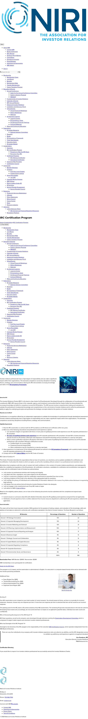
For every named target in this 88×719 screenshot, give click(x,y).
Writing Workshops (15, 113)
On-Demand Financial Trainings (19, 122)
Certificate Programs (13, 156)
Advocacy (6, 207)
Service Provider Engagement (16, 187)
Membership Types (12, 77)
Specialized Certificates (17, 160)
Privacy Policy (7, 711)
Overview (10, 148)
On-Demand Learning (13, 117)
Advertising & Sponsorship (15, 63)
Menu (2, 44)
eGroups (9, 195)
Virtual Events (11, 109)
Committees (10, 57)
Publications (7, 128)
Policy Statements (12, 197)
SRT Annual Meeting (13, 103)
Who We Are (10, 54)
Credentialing (7, 146)
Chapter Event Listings (17, 173)
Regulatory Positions (13, 213)
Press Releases (11, 61)
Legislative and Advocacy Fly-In (16, 107)
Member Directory (12, 168)
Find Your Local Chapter (17, 172)
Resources (6, 191)
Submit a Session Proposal (18, 95)
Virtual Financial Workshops (18, 111)
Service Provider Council (17, 189)
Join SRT (13, 177)
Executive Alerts (12, 142)
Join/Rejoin (10, 79)
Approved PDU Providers (14, 162)
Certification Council (13, 164)
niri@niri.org (7, 701)
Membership (7, 75)
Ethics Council (11, 199)
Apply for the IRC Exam (7, 566)
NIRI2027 (13, 97)
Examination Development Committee (66, 618)
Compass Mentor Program (14, 179)
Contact (2, 655)
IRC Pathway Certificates (17, 158)
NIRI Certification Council (56, 627)
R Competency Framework (18, 385)
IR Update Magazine (13, 130)
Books (9, 136)
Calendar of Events (12, 101)
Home (2, 223)
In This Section (4, 224)
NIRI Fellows (10, 181)
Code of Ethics (20, 488)
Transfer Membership (13, 85)
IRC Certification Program (14, 150)
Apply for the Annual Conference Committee (23, 93)
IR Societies (10, 185)
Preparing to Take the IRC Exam (19, 152)
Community (6, 166)
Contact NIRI (10, 50)
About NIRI (6, 48)
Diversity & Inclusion (13, 59)
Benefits (9, 81)
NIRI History (10, 65)
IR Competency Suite (16, 120)
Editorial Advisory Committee (19, 132)
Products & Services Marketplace (16, 193)
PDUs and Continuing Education (16, 126)
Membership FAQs (12, 83)
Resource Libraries (12, 205)
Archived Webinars (16, 124)
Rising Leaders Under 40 (14, 183)
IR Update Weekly (12, 144)
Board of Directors (12, 52)
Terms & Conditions (9, 713)
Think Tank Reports (12, 140)
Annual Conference (13, 91)
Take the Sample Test (67, 590)
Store (8, 203)
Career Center (11, 201)
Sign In (5, 69)
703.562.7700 (9, 697)
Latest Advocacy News (13, 209)
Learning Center (15, 119)
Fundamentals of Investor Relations (17, 99)
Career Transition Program (14, 87)
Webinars (13, 115)
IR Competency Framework (15, 138)
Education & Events (9, 89)
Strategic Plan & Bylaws (14, 56)
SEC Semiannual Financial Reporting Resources (24, 211)
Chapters (9, 170)
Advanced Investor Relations (15, 105)
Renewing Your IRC (16, 154)
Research (9, 134)
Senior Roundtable (12, 175)
